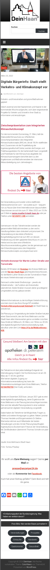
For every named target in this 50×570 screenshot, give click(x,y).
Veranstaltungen (17, 533)
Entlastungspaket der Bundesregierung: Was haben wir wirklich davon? (22, 515)
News (4, 68)
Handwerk (32, 540)
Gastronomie (17, 546)
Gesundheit (34, 546)
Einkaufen (17, 540)
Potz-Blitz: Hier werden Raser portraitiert (29, 524)
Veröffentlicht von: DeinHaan (13, 94)
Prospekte (35, 533)
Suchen (14, 27)
